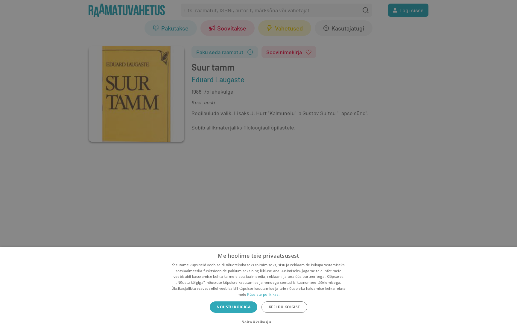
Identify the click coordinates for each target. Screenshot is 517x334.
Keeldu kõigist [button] (284, 306)
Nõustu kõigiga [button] (233, 306)
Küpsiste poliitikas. (263, 294)
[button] (258, 322)
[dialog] (258, 290)
